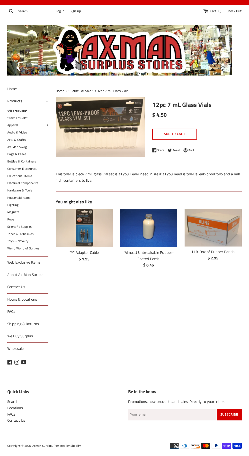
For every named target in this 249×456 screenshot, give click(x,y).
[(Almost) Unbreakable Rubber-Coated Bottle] (148, 228)
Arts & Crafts (16, 140)
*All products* (17, 111)
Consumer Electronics (22, 169)
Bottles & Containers (21, 161)
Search (12, 402)
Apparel (27, 125)
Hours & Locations (22, 299)
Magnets (13, 212)
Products (27, 101)
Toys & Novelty (17, 241)
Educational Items (19, 176)
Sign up (75, 11)
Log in (60, 11)
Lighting (12, 205)
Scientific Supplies (19, 227)
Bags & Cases (16, 154)
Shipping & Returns (23, 324)
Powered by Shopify (67, 446)
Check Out (234, 11)
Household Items (18, 198)
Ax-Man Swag (17, 147)
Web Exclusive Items (23, 262)
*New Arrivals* (17, 118)
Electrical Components (22, 183)
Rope (10, 219)
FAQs (11, 311)
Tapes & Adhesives (20, 234)
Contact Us (16, 287)
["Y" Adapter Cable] (84, 228)
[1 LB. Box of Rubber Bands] (213, 228)
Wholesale (15, 349)
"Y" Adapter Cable (84, 253)
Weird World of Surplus (23, 248)
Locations (15, 408)
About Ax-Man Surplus (25, 275)
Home (12, 89)
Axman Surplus (42, 446)
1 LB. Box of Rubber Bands (213, 252)
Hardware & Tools (19, 190)
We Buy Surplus (20, 336)
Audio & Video (17, 132)
